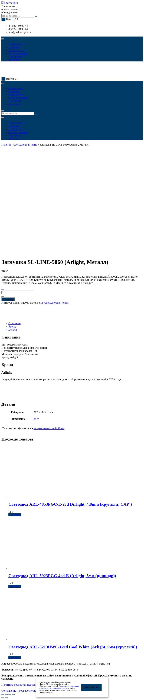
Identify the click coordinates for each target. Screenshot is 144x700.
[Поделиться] (6, 694)
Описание (14, 323)
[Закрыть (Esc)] (2, 694)
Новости (13, 47)
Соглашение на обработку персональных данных (30, 690)
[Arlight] (13, 317)
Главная (6, 144)
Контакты (14, 59)
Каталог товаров (18, 53)
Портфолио (15, 56)
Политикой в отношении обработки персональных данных (59, 687)
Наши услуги (16, 50)
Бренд (12, 326)
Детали (12, 329)
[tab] (75, 323)
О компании (15, 43)
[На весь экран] (9, 694)
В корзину (8, 299)
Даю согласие (91, 687)
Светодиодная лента (25, 144)
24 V (36, 418)
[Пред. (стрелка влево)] (2, 697)
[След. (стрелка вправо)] (6, 697)
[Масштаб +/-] (13, 694)
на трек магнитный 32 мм (49, 428)
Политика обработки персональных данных (27, 684)
